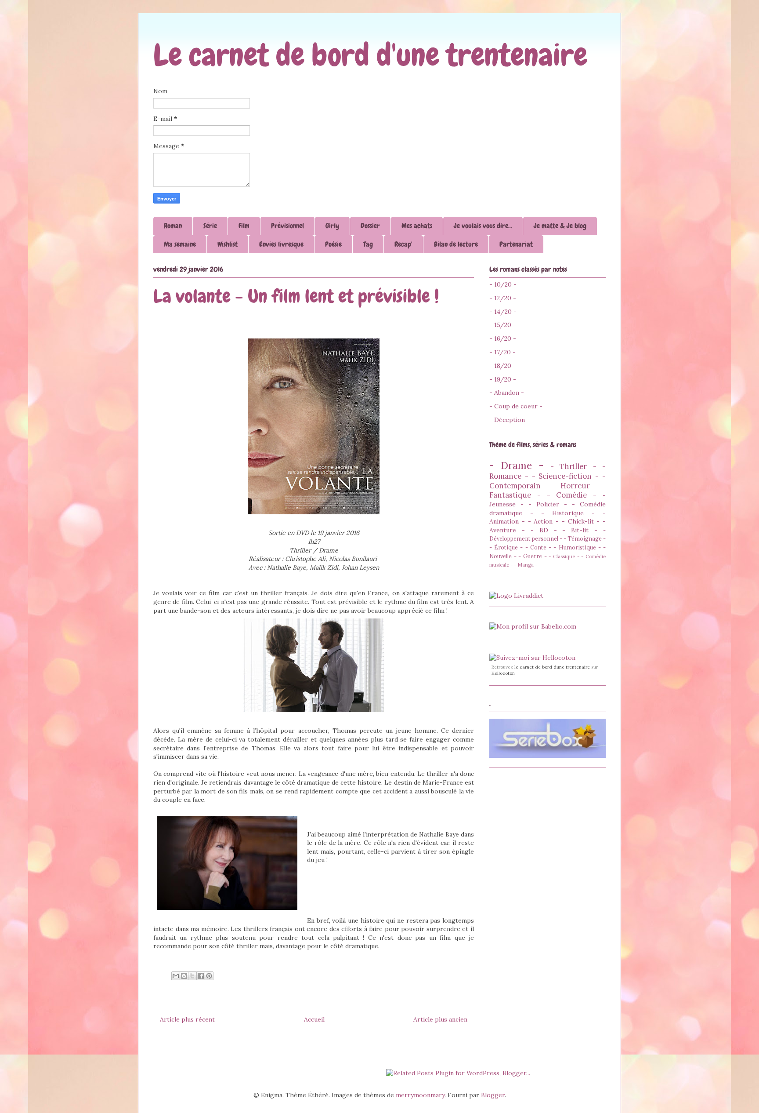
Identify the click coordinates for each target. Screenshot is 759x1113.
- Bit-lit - (579, 530)
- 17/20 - (502, 352)
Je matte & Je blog (560, 225)
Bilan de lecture (456, 244)
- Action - (543, 521)
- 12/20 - (502, 298)
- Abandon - (506, 392)
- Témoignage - (585, 538)
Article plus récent (187, 1019)
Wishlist (227, 244)
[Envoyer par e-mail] (175, 975)
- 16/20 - (502, 338)
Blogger (493, 1095)
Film (244, 225)
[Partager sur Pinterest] (209, 975)
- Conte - (538, 547)
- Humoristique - (576, 547)
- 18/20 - (502, 366)
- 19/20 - (502, 379)
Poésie (333, 244)
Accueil (314, 1019)
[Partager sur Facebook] (200, 975)
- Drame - (516, 465)
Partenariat (516, 244)
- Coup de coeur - (515, 406)
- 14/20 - (503, 312)
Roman (173, 225)
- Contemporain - (547, 481)
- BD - (544, 530)
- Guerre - (532, 556)
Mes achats (416, 225)
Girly (332, 225)
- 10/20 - (503, 284)
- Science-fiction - (565, 476)
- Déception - (509, 420)
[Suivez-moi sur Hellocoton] (532, 658)
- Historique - (568, 513)
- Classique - (564, 556)
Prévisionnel (287, 225)
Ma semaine (180, 244)
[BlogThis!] (184, 975)
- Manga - (525, 565)
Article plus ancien (440, 1019)
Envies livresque (281, 244)
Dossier (370, 225)
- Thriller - (573, 466)
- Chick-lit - (581, 521)
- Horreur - (575, 486)
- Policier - (547, 504)
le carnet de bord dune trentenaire (552, 667)
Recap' (403, 244)
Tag (368, 244)
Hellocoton (503, 673)
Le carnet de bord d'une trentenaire (370, 55)
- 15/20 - (502, 325)
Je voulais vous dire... (483, 225)
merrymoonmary (420, 1095)
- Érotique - (506, 547)
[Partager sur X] (192, 975)
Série (210, 225)
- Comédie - (572, 495)
